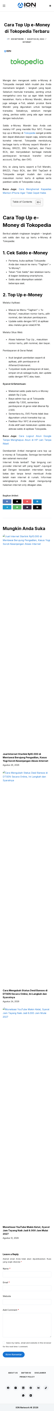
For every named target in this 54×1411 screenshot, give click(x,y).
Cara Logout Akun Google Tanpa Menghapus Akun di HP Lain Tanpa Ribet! (27, 440)
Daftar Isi (26, 1373)
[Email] (27, 507)
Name (7, 1268)
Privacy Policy (27, 1377)
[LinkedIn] (37, 501)
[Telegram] (7, 507)
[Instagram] (15, 1388)
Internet (27, 42)
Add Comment (11, 1310)
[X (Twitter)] (17, 501)
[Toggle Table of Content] (37, 202)
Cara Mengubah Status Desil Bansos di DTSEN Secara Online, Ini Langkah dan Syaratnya (25, 994)
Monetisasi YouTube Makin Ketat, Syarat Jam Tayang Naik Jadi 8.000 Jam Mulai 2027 (26, 1230)
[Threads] (37, 507)
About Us (13, 1373)
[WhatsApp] (17, 507)
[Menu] (4, 5)
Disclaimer (40, 1373)
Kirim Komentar (14, 1354)
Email (6, 1282)
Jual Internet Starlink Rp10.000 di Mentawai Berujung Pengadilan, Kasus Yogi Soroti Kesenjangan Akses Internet (25, 757)
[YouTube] (31, 1395)
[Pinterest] (27, 501)
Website (7, 1296)
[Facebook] (7, 501)
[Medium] (38, 1388)
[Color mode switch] (50, 6)
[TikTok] (46, 1388)
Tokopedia (29, 133)
